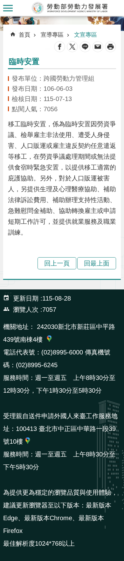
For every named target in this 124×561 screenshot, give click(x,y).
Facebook (59, 46)
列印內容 (110, 46)
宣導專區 (52, 35)
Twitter (72, 46)
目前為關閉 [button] (8, 8)
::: (5, 20)
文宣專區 (85, 35)
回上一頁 (57, 263)
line (85, 46)
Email (97, 46)
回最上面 (96, 263)
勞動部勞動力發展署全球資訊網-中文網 (70, 8)
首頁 (24, 35)
